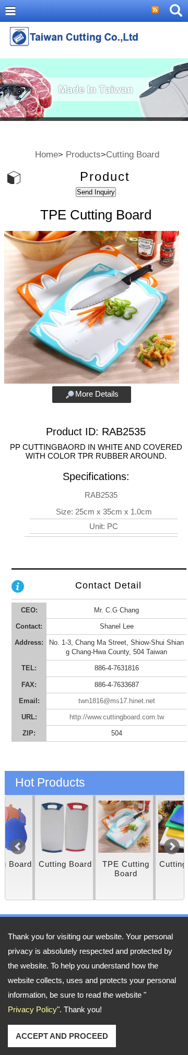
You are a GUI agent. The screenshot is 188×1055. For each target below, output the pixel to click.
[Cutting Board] (36, 826)
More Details (97, 393)
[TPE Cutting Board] (96, 826)
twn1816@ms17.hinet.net (116, 701)
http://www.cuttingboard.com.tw (116, 717)
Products (83, 154)
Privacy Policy (32, 1009)
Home (46, 154)
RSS (155, 10)
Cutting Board (132, 154)
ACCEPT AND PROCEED (62, 1036)
